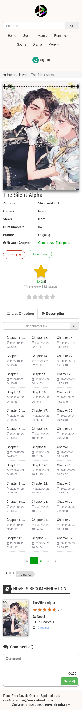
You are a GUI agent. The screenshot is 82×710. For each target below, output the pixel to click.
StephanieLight (48, 203)
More (53, 44)
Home (12, 35)
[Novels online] (41, 11)
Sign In (45, 59)
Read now (40, 254)
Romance (61, 35)
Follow (16, 254)
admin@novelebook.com (34, 700)
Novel (23, 74)
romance (25, 574)
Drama (37, 44)
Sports (21, 44)
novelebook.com (57, 704)
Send (68, 681)
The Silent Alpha (42, 74)
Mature (43, 35)
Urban (27, 35)
